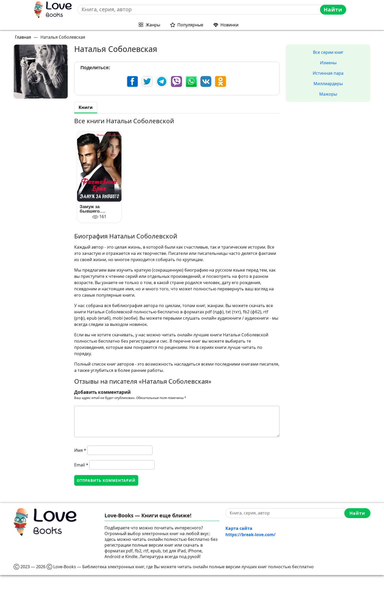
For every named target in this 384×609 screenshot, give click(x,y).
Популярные (190, 25)
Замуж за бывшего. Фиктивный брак (98, 208)
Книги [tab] (86, 107)
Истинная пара (328, 73)
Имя (80, 450)
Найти (333, 9)
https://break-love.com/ (250, 534)
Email (81, 465)
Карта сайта (238, 528)
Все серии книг (328, 52)
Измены (328, 63)
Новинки (229, 25)
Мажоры (328, 94)
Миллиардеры (328, 83)
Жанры (153, 25)
